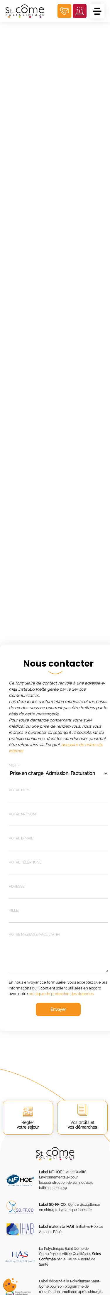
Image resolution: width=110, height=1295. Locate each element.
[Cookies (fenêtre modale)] (10, 1285)
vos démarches (82, 1124)
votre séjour (28, 1124)
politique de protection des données (61, 994)
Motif (14, 765)
